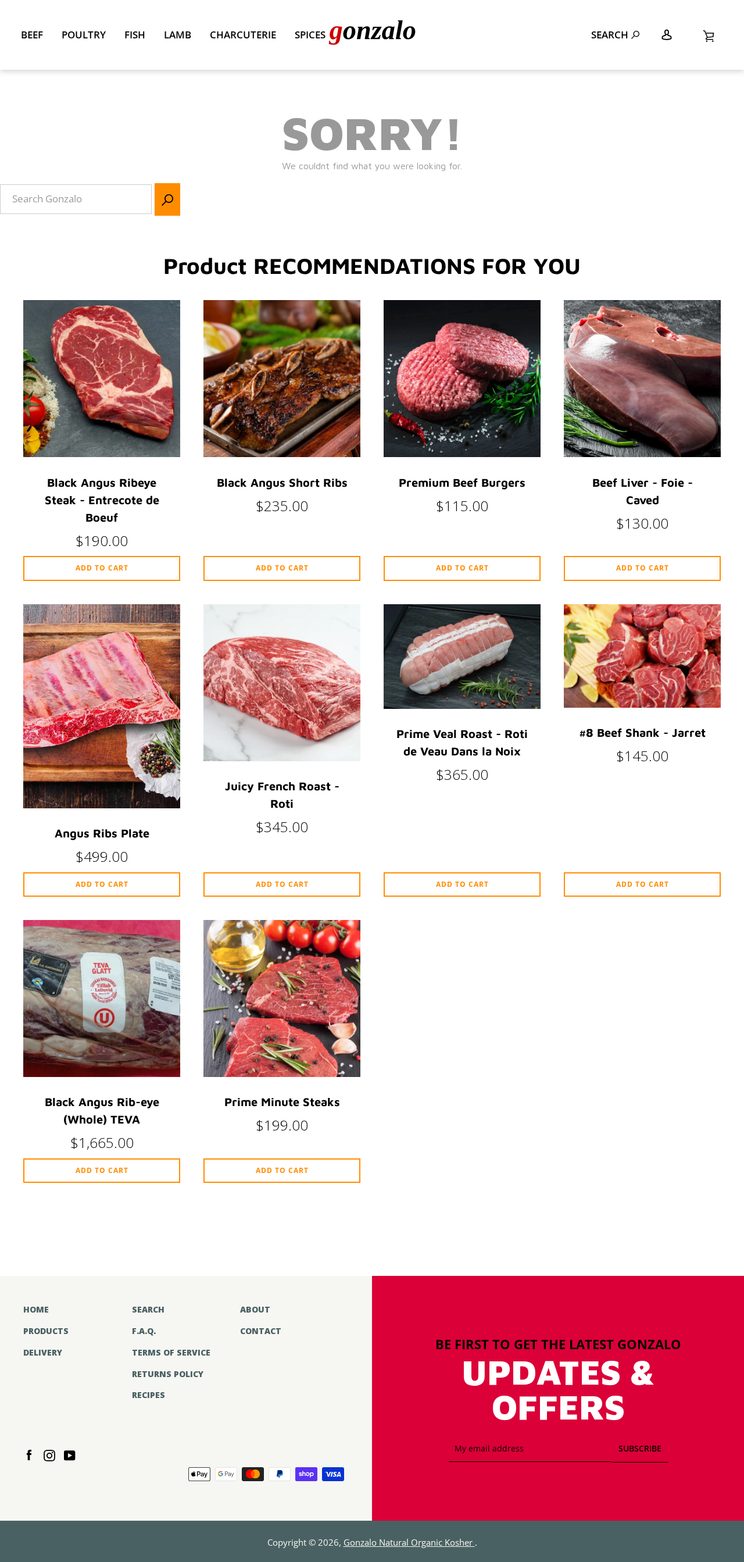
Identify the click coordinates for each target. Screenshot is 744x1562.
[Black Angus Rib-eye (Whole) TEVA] (101, 1072)
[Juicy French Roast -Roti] (281, 757)
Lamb (177, 34)
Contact (260, 1330)
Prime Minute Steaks (282, 1101)
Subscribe (639, 1448)
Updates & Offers (558, 1390)
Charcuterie (243, 34)
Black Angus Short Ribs (282, 482)
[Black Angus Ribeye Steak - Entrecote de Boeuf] (101, 453)
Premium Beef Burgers (462, 482)
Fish (134, 34)
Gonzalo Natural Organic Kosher (409, 1542)
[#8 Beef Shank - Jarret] (642, 703)
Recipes (148, 1394)
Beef (32, 34)
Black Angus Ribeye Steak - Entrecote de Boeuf (102, 500)
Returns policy (167, 1373)
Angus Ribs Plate (102, 833)
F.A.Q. (144, 1330)
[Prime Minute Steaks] (281, 1072)
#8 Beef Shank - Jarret (642, 732)
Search (609, 34)
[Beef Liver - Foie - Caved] (642, 453)
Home (36, 1309)
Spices (310, 34)
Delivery (42, 1352)
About (255, 1309)
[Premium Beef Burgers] (462, 453)
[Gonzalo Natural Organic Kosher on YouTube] (70, 1454)
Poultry (84, 34)
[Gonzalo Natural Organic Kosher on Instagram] (49, 1454)
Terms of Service (171, 1352)
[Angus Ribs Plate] (101, 804)
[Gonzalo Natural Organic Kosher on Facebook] (29, 1454)
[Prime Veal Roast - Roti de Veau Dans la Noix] (462, 704)
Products (46, 1330)
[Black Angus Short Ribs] (281, 453)
